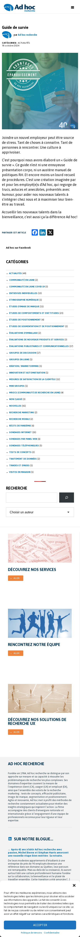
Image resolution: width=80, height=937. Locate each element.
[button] (74, 885)
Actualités (24, 43)
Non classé (15, 399)
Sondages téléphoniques (24, 445)
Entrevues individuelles (23, 293)
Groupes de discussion (22, 353)
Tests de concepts (20, 452)
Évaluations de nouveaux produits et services (36, 339)
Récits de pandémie (20, 425)
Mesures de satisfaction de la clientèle (32, 379)
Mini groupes (16, 386)
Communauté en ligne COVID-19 (27, 286)
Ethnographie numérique (24, 300)
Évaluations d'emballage (23, 333)
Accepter (40, 925)
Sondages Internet (20, 432)
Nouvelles (15, 406)
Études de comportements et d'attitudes (34, 313)
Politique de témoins (31, 932)
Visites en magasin (19, 472)
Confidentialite (51, 932)
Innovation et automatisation (27, 372)
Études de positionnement (25, 320)
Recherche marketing (21, 412)
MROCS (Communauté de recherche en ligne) (34, 392)
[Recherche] (66, 497)
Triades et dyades (19, 465)
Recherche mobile (19, 419)
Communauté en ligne (22, 280)
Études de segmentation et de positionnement (36, 326)
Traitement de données (23, 459)
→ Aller (14, 578)
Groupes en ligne (19, 359)
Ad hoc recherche (27, 35)
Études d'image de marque (24, 306)
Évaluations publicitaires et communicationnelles (39, 346)
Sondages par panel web (23, 439)
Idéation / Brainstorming (24, 366)
